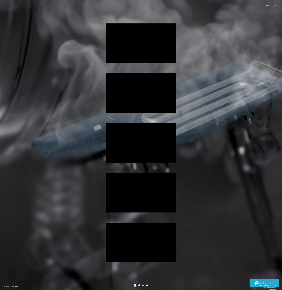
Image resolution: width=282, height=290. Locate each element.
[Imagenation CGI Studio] (135, 285)
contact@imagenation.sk (266, 285)
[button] (271, 13)
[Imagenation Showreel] (146, 285)
